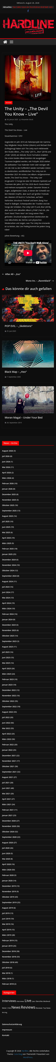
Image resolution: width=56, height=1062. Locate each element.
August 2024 (7, 581)
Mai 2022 (6, 728)
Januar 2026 (7, 489)
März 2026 (6, 478)
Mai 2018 (6, 973)
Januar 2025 (7, 554)
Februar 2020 (8, 875)
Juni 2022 (6, 723)
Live (28, 1000)
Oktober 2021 (8, 766)
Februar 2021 (8, 810)
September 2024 (9, 576)
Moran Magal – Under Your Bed (23, 417)
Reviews (8, 103)
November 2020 (9, 826)
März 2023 (6, 674)
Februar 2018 (8, 984)
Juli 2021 (6, 782)
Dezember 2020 (9, 821)
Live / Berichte (37, 1001)
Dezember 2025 (9, 494)
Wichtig (4, 1012)
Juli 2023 (6, 652)
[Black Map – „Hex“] (28, 342)
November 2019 (9, 891)
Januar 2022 (7, 750)
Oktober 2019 (8, 897)
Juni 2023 (6, 657)
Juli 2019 (6, 913)
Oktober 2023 (8, 635)
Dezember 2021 (9, 755)
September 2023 (9, 641)
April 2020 (6, 864)
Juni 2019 (6, 918)
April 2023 (6, 668)
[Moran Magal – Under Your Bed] (28, 388)
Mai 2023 (6, 663)
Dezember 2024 (9, 559)
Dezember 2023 (9, 625)
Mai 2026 (6, 467)
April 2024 (6, 603)
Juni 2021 (6, 788)
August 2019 (7, 908)
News (15, 1007)
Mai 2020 (6, 859)
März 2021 (6, 804)
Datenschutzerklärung (12, 1024)
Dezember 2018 (9, 951)
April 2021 (6, 799)
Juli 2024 (6, 587)
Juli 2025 (6, 521)
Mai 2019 (6, 924)
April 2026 (6, 472)
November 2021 (9, 761)
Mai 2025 (6, 532)
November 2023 (9, 630)
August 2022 (7, 712)
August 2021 (7, 777)
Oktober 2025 (8, 505)
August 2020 (7, 842)
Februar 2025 (8, 548)
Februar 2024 (8, 614)
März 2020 (6, 869)
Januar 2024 (7, 619)
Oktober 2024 (8, 570)
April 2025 (6, 538)
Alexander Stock (27, 119)
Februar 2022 (8, 744)
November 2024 (9, 565)
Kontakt (5, 1035)
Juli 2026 (6, 456)
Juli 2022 (6, 717)
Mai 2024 (6, 597)
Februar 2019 (8, 940)
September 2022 (9, 706)
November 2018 (9, 956)
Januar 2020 (7, 880)
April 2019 (6, 929)
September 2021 (9, 772)
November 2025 (9, 500)
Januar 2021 (7, 815)
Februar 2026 (8, 483)
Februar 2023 (8, 679)
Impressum (7, 1029)
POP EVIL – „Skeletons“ (18, 326)
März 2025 (6, 543)
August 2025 (7, 516)
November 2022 (9, 695)
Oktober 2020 (8, 831)
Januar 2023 (7, 684)
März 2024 (6, 608)
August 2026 (7, 451)
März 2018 (6, 978)
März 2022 (6, 739)
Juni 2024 (6, 592)
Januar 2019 (7, 946)
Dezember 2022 (9, 690)
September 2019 (9, 902)
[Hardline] (5, 42)
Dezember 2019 (9, 886)
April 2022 (6, 734)
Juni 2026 (6, 461)
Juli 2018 (6, 967)
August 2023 (7, 646)
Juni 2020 (6, 853)
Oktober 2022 (8, 701)
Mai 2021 (6, 793)
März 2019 (6, 935)
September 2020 (9, 837)
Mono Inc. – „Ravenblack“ (38, 280)
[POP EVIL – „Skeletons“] (28, 296)
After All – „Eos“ (13, 274)
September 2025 (9, 510)
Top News (47, 1008)
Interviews (9, 1001)
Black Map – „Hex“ (16, 371)
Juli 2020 (6, 848)
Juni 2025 (6, 527)
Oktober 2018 (8, 962)
